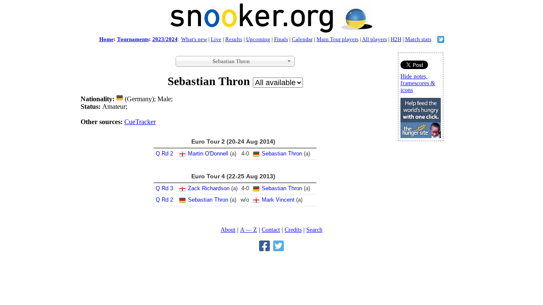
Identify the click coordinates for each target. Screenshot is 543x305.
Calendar (302, 39)
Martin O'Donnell (208, 153)
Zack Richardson (209, 188)
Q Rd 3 (164, 188)
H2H (396, 39)
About (228, 229)
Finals (281, 39)
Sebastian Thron (282, 153)
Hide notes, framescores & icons (417, 83)
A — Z (248, 229)
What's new (194, 39)
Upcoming (258, 39)
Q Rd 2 (164, 153)
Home (106, 39)
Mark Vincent (278, 200)
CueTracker (140, 121)
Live (216, 39)
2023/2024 (165, 39)
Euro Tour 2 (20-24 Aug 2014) (233, 141)
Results (233, 39)
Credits (293, 229)
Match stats (418, 39)
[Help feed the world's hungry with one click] (420, 135)
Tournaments (133, 39)
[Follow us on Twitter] (440, 40)
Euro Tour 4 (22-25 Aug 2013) (233, 176)
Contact (271, 229)
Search (314, 229)
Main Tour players (337, 39)
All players (374, 39)
